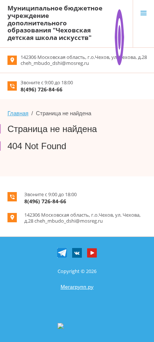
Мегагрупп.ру (77, 287)
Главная (17, 113)
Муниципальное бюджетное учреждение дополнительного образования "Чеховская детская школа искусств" (54, 23)
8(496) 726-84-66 (41, 89)
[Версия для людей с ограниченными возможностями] (119, 12)
